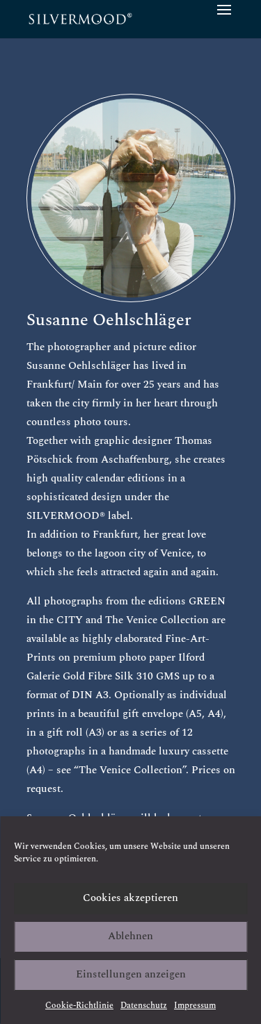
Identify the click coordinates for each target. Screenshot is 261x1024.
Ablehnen (130, 936)
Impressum (195, 1005)
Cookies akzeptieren (130, 898)
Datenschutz (143, 1005)
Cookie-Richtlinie (79, 1005)
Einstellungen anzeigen (131, 974)
